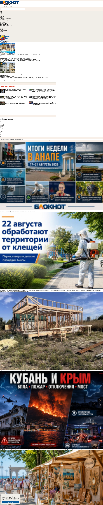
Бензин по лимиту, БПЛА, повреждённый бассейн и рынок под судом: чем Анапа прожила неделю (18, 211)
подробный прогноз (4, 119)
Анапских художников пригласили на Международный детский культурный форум (52, 290)
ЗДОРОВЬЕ (2, 16)
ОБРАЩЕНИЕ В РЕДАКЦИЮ (6, 25)
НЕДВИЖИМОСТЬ (4, 24)
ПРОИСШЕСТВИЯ (4, 29)
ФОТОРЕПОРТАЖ (4, 32)
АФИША (1, 13)
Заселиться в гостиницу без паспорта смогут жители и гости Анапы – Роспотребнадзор (18, 59)
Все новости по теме (4, 57)
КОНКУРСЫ (2, 19)
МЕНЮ (1, 11)
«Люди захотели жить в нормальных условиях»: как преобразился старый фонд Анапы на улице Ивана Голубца (24, 77)
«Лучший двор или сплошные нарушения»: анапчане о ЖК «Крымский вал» (16, 80)
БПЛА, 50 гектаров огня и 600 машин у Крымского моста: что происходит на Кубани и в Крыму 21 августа (20, 449)
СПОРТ (1, 31)
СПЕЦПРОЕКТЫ (3, 30)
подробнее (10, 119)
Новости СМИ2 (3, 108)
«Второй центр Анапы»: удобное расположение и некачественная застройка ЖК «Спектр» (19, 78)
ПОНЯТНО (10, 502)
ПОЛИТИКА (2, 28)
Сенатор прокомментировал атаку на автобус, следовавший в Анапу (11, 139)
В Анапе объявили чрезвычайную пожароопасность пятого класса (51, 449)
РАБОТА (8, 36)
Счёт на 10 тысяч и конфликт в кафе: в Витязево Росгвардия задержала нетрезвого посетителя (80, 449)
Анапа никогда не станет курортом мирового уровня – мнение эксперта (15, 58)
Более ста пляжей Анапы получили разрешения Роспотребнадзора (80, 290)
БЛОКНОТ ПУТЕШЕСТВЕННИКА (7, 15)
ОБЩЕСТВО (2, 26)
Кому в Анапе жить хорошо (6, 61)
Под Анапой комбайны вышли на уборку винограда (20, 291)
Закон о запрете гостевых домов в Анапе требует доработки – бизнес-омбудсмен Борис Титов (20, 60)
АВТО (1, 12)
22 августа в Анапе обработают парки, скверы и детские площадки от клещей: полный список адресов (19, 290)
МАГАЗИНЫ (6, 41)
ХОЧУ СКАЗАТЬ (3, 34)
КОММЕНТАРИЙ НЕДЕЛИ (5, 18)
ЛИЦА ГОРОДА (3, 23)
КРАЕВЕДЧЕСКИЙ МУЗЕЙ (5, 21)
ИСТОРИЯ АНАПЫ (4, 17)
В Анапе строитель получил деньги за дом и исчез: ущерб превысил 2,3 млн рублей (16, 370)
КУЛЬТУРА (2, 22)
